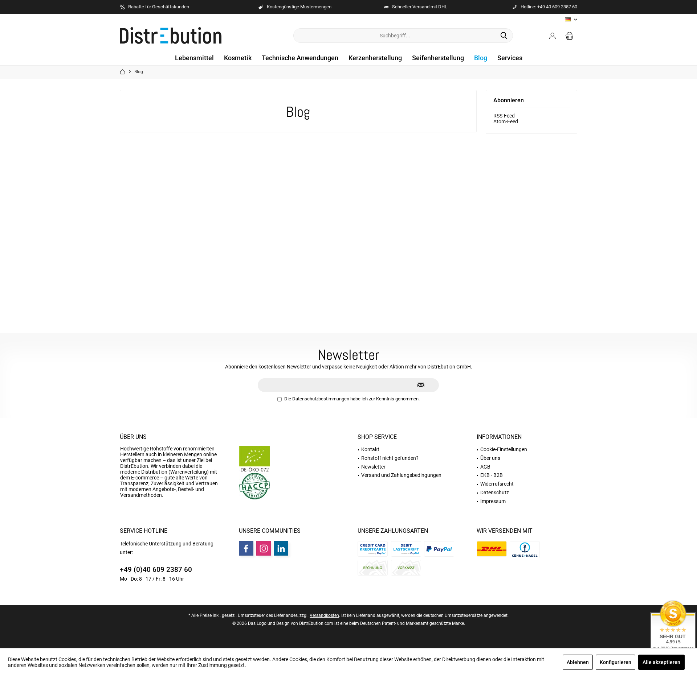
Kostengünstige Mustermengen (299, 6)
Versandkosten (324, 615)
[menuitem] (569, 35)
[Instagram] (263, 548)
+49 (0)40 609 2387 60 (156, 569)
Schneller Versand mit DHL (419, 6)
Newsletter (373, 467)
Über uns (133, 436)
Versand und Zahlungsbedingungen (401, 475)
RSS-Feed (504, 116)
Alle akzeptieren (661, 662)
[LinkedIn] (281, 548)
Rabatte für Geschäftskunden (158, 6)
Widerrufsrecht (497, 484)
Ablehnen (578, 662)
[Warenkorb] (569, 35)
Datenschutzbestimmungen (320, 398)
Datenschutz (494, 492)
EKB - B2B (491, 475)
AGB (485, 467)
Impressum (493, 501)
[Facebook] (246, 548)
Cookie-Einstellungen (503, 449)
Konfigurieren (615, 662)
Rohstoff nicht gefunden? (390, 458)
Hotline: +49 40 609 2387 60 (549, 6)
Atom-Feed (505, 121)
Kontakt (370, 449)
